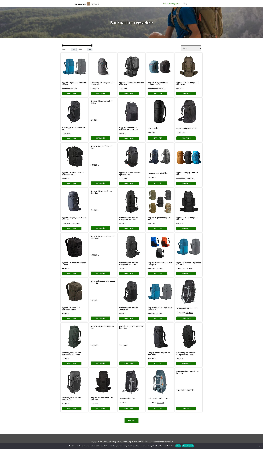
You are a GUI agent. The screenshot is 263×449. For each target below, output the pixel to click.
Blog (185, 3)
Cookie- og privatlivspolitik (133, 441)
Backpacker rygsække (171, 3)
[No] (259, 446)
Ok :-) (178, 446)
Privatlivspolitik (188, 446)
